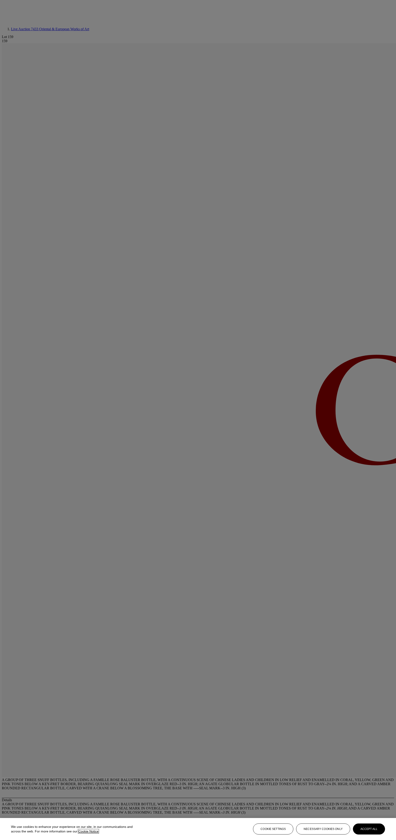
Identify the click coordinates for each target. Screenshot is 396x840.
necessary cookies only (323, 829)
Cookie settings (273, 829)
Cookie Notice (88, 831)
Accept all (368, 829)
